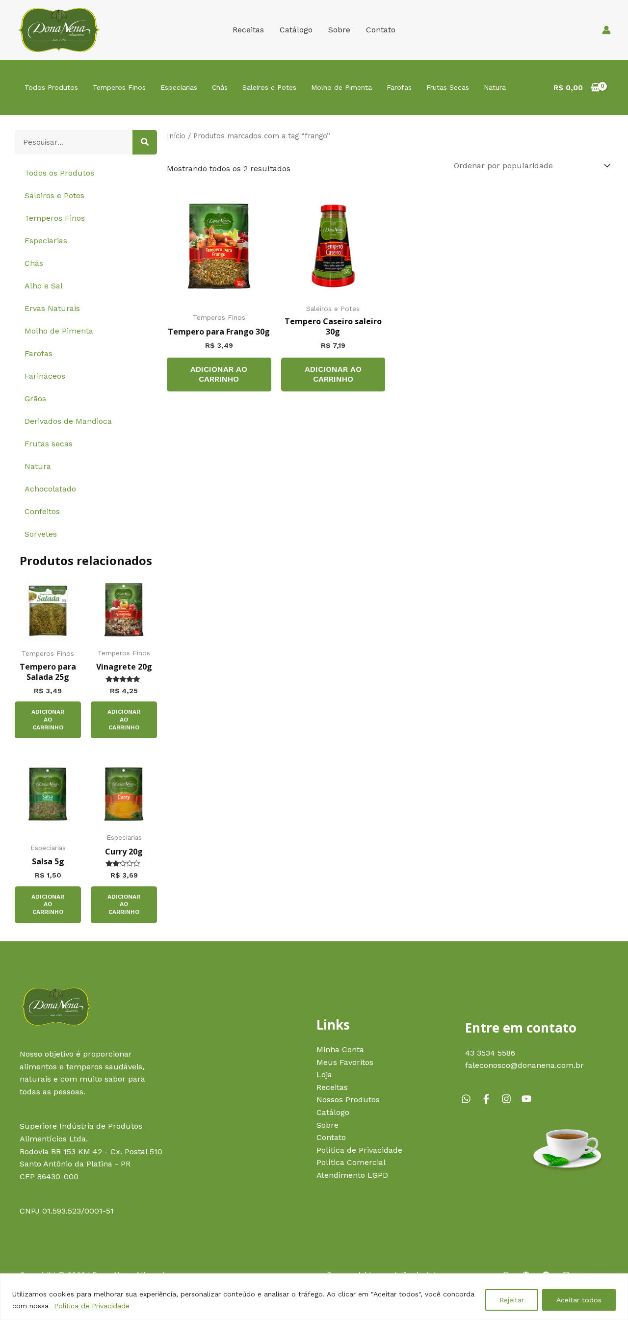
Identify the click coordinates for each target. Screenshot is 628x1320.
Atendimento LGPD (352, 1175)
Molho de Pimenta (341, 87)
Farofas (399, 87)
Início (176, 135)
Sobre (339, 29)
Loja (324, 1074)
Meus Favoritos (344, 1062)
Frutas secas (49, 443)
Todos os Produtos (59, 173)
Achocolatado (50, 488)
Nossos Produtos (348, 1099)
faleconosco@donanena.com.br (524, 1065)
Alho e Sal (44, 285)
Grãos (35, 398)
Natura (495, 87)
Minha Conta (340, 1049)
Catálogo (296, 29)
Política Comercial (351, 1162)
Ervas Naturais (52, 308)
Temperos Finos (119, 87)
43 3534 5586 (490, 1053)
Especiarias (178, 87)
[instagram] (510, 1099)
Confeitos (42, 511)
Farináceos (45, 376)
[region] (314, 1296)
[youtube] (528, 1099)
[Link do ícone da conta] (606, 30)
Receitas (248, 29)
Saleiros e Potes (269, 87)
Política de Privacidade (92, 1306)
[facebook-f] (490, 1099)
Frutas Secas (447, 87)
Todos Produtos (51, 87)
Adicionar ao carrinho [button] (47, 719)
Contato (380, 29)
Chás (220, 87)
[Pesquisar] (144, 142)
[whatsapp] (470, 1099)
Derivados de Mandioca (68, 421)
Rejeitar (511, 1300)
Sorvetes (41, 534)
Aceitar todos (579, 1300)
